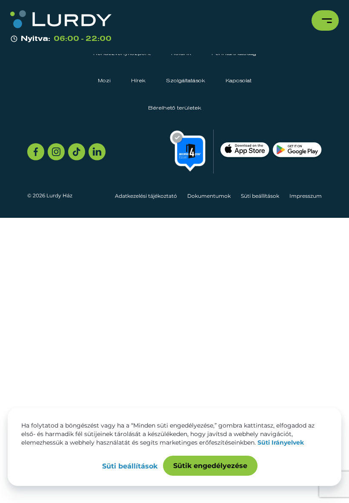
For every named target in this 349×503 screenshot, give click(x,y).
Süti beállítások (260, 196)
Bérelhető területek (174, 108)
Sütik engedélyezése (210, 466)
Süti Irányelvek (280, 442)
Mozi (104, 81)
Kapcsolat (239, 81)
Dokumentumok (209, 196)
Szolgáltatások (185, 81)
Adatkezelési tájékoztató (146, 196)
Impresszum (305, 196)
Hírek (138, 81)
